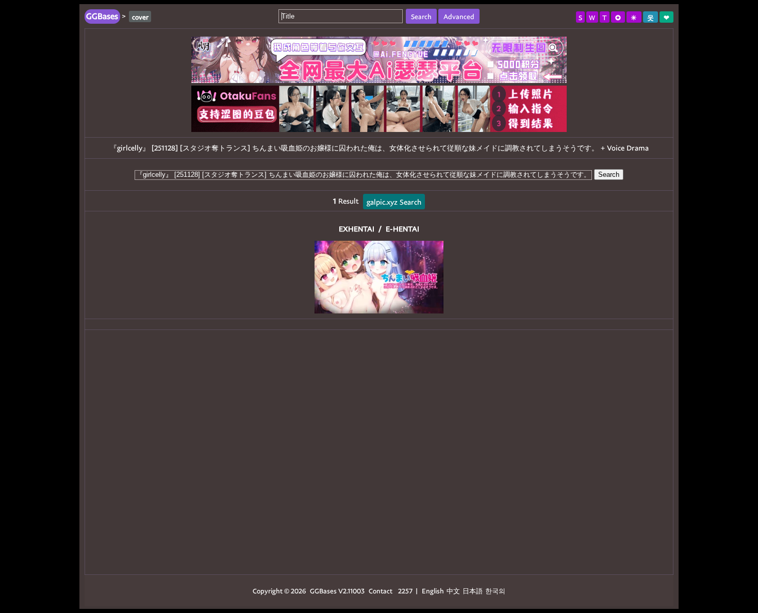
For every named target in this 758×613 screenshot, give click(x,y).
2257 (405, 590)
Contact (380, 590)
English (433, 590)
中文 (453, 590)
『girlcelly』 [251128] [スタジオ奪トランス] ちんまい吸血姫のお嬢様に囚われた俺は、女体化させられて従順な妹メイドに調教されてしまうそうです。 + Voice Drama (379, 148)
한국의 (495, 590)
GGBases (323, 590)
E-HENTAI (402, 229)
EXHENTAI (356, 229)
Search (608, 174)
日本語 (473, 590)
